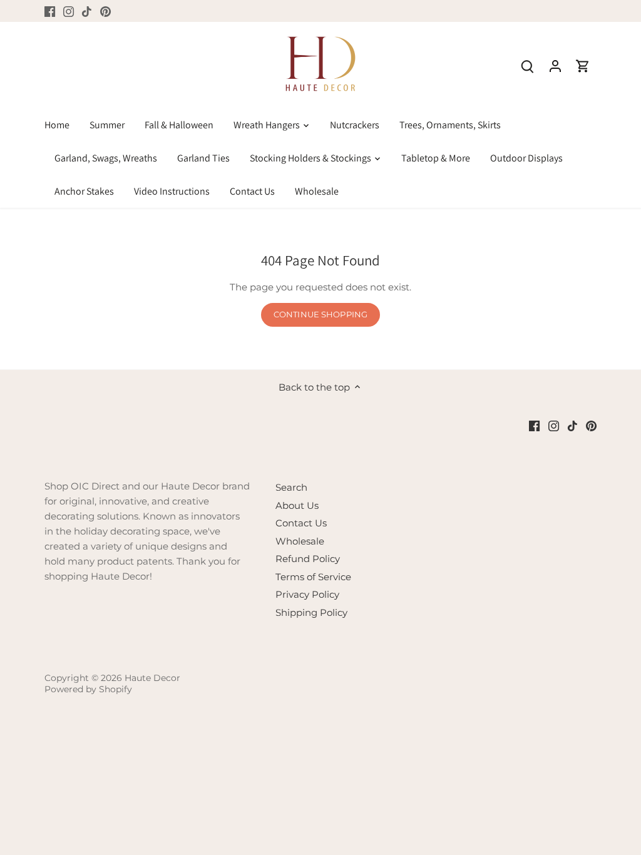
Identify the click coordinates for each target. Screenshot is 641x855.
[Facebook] (49, 11)
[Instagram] (68, 11)
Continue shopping (320, 314)
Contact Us (301, 523)
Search (291, 487)
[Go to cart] (582, 65)
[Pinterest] (105, 11)
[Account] (555, 65)
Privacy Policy (307, 594)
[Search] (527, 65)
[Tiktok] (86, 11)
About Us (297, 505)
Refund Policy (307, 559)
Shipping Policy (311, 612)
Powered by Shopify (88, 689)
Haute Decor (152, 678)
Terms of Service (313, 577)
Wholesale (299, 541)
